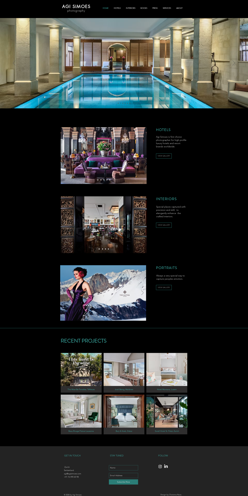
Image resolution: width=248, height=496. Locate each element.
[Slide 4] (125, 103)
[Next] (234, 63)
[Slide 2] (129, 103)
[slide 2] (109, 179)
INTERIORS (166, 198)
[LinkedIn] (166, 466)
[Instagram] (160, 466)
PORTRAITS (166, 267)
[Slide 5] (127, 103)
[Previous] (14, 63)
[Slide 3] (122, 103)
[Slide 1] (118, 103)
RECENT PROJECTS (84, 340)
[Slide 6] (120, 103)
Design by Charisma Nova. (171, 494)
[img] (81, 373)
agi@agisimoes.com (72, 473)
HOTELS (163, 129)
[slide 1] (97, 179)
